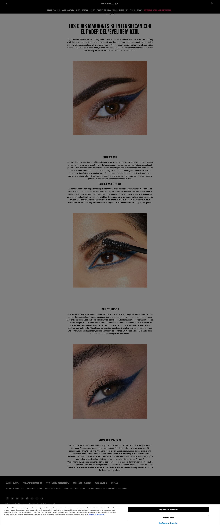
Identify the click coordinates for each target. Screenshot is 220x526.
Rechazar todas (168, 517)
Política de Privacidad (96, 514)
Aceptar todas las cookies (168, 510)
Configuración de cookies (168, 523)
